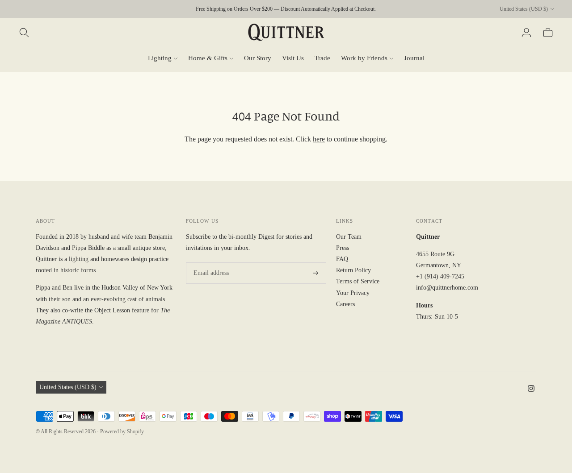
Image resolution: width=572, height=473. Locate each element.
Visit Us (293, 58)
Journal (414, 58)
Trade (322, 58)
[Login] (526, 32)
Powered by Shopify (122, 431)
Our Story (257, 58)
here (319, 139)
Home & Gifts (207, 58)
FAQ (342, 259)
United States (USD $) (524, 9)
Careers (345, 304)
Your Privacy (353, 293)
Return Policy (353, 270)
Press (342, 248)
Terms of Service (357, 281)
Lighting (160, 58)
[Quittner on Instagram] (531, 389)
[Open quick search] (24, 32)
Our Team (349, 236)
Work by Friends (364, 58)
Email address (209, 262)
